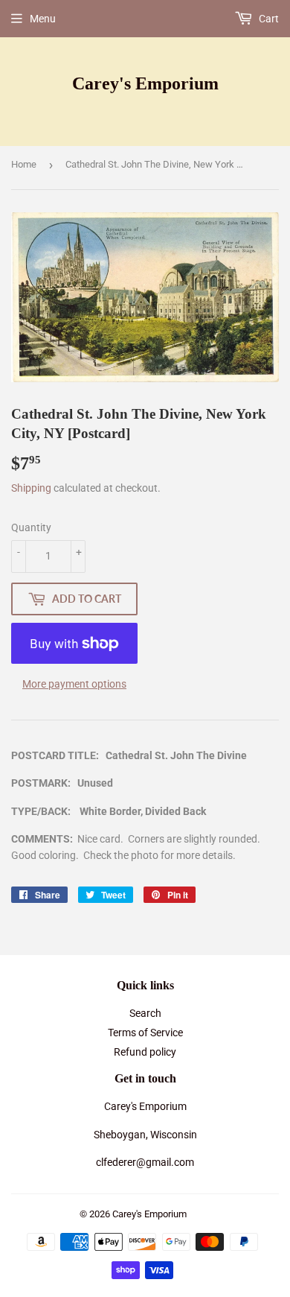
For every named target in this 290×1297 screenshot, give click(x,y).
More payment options (74, 684)
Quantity (31, 527)
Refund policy (145, 1052)
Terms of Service (145, 1032)
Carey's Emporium (145, 83)
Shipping (31, 488)
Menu (43, 19)
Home (23, 164)
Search (145, 1013)
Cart (268, 19)
